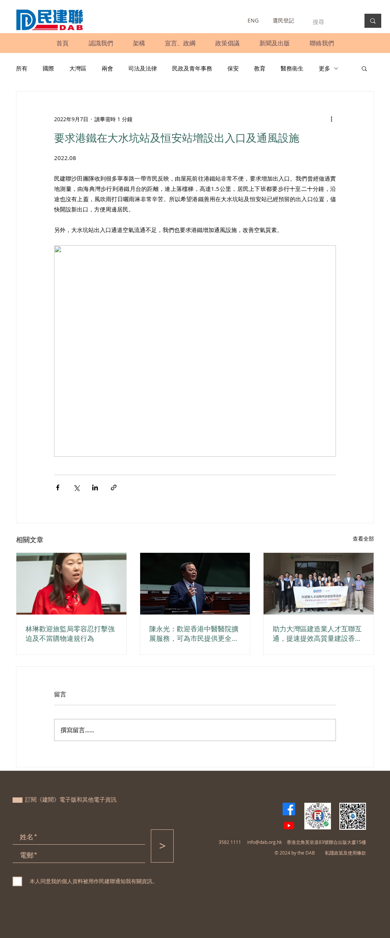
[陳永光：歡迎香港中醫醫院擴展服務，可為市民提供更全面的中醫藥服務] (195, 584)
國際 (48, 68)
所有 (21, 68)
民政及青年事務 (192, 68)
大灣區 (77, 68)
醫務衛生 (292, 68)
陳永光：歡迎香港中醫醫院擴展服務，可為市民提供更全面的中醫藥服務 (193, 633)
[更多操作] (331, 118)
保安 (233, 68)
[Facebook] (289, 809)
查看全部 (363, 538)
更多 (324, 68)
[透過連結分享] (113, 487)
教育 (259, 68)
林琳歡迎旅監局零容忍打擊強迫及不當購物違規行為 (70, 633)
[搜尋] (372, 21)
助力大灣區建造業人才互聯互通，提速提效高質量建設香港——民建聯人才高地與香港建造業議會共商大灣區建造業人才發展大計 (317, 633)
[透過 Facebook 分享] (57, 487)
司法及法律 (142, 68)
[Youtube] (289, 825)
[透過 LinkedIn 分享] (95, 487)
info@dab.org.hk (264, 842)
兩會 (107, 68)
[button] (101, 43)
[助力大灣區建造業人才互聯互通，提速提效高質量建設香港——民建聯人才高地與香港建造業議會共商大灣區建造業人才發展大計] (319, 584)
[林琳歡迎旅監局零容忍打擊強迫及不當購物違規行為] (71, 584)
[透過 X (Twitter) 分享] (76, 487)
